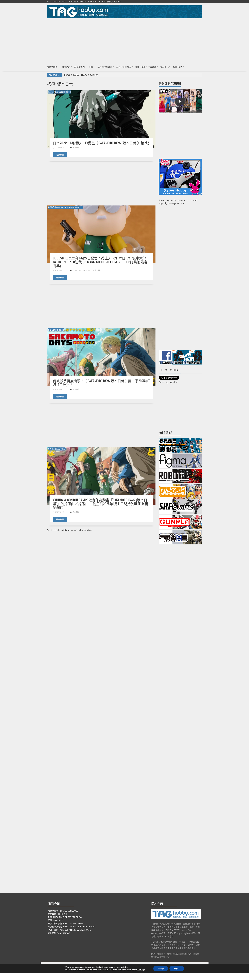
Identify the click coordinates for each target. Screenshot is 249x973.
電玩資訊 (164, 66)
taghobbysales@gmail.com (171, 203)
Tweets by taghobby (168, 382)
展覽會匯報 (79, 66)
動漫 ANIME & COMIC (63, 92)
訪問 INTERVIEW (55, 920)
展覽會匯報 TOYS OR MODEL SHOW (65, 917)
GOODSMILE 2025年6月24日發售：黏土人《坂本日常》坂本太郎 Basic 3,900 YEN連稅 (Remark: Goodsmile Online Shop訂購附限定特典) (100, 261)
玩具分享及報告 (123, 66)
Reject (177, 968)
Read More (60, 154)
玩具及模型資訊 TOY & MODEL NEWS (65, 923)
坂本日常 (76, 147)
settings (141, 970)
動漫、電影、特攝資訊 (145, 66)
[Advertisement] (124, 40)
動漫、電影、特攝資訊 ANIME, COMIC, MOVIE (69, 929)
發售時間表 (52, 66)
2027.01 (51, 92)
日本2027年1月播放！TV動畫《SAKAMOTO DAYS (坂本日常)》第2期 (101, 142)
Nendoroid (88, 270)
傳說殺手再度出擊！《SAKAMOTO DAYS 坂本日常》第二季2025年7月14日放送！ (101, 382)
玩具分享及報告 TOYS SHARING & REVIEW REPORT (72, 926)
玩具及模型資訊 (105, 66)
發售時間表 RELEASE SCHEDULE (63, 910)
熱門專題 (66, 66)
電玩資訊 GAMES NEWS (59, 933)
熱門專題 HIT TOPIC (57, 914)
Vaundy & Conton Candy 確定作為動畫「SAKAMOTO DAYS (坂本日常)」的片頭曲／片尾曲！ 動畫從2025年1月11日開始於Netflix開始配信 (100, 503)
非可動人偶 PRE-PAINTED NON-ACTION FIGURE (65, 207)
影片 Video (177, 66)
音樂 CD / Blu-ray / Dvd (56, 449)
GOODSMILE (78, 270)
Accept (161, 968)
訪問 (91, 66)
